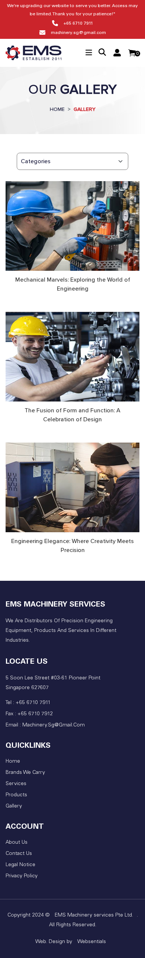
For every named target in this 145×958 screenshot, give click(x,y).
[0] (132, 52)
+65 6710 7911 (78, 23)
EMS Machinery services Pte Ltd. (94, 915)
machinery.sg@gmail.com (78, 33)
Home (13, 761)
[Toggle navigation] (89, 52)
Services (16, 784)
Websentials (91, 942)
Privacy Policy (22, 876)
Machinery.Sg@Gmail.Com (53, 725)
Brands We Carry (25, 772)
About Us (17, 842)
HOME (57, 109)
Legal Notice (20, 865)
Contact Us (19, 853)
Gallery (14, 806)
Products (16, 795)
